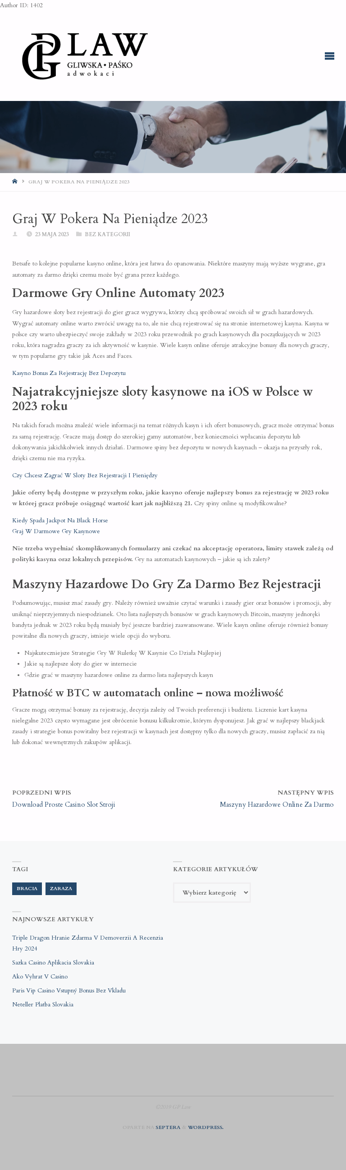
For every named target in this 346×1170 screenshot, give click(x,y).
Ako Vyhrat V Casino (40, 977)
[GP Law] (84, 56)
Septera (168, 1127)
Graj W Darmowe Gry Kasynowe (56, 531)
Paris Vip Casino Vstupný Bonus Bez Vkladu (69, 991)
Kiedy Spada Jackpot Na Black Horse (60, 520)
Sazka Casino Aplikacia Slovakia (53, 963)
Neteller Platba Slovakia (42, 1005)
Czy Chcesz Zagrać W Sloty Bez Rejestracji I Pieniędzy (85, 475)
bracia (27, 888)
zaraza (61, 888)
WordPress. (205, 1127)
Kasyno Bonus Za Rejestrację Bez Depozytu (69, 373)
